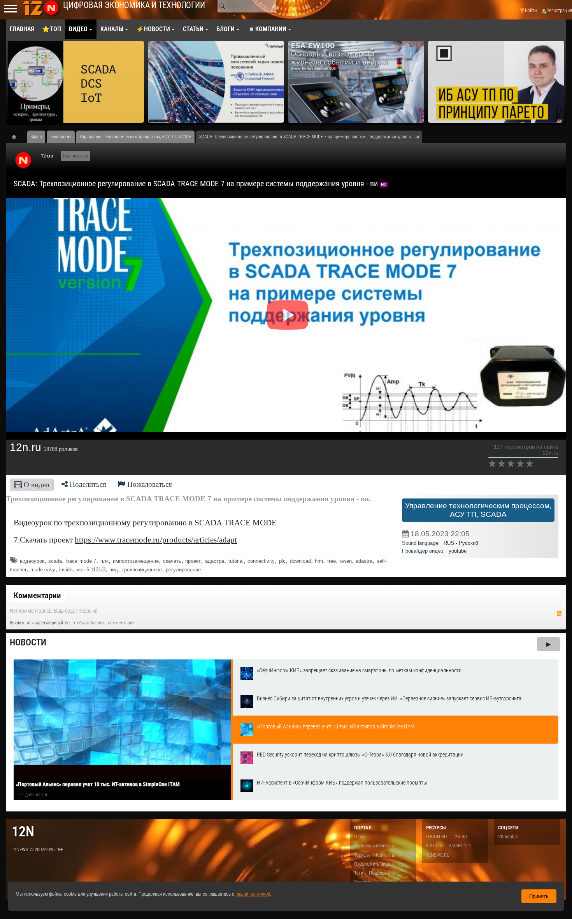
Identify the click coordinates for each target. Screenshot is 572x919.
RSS (559, 613)
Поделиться (87, 484)
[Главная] (17, 137)
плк (104, 561)
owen (346, 561)
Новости (28, 642)
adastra (364, 561)
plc (282, 561)
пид (113, 570)
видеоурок (32, 561)
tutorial (236, 561)
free (331, 561)
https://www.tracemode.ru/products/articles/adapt (156, 539)
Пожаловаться (148, 484)
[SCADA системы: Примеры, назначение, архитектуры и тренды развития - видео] (76, 82)
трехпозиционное (142, 570)
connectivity (261, 561)
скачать (172, 561)
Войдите (18, 623)
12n (23, 831)
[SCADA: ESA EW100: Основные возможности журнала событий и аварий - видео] (356, 82)
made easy (42, 570)
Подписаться (75, 156)
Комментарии (37, 595)
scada (55, 561)
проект (193, 561)
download (300, 561)
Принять (539, 896)
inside (65, 570)
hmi (319, 561)
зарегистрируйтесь (53, 623)
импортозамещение (136, 561)
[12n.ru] (23, 160)
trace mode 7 (81, 561)
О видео (35, 485)
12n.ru (47, 156)
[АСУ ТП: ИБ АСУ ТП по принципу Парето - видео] (496, 82)
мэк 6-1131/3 (90, 570)
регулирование (183, 570)
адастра (214, 561)
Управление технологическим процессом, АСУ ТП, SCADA (478, 510)
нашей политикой (252, 894)
